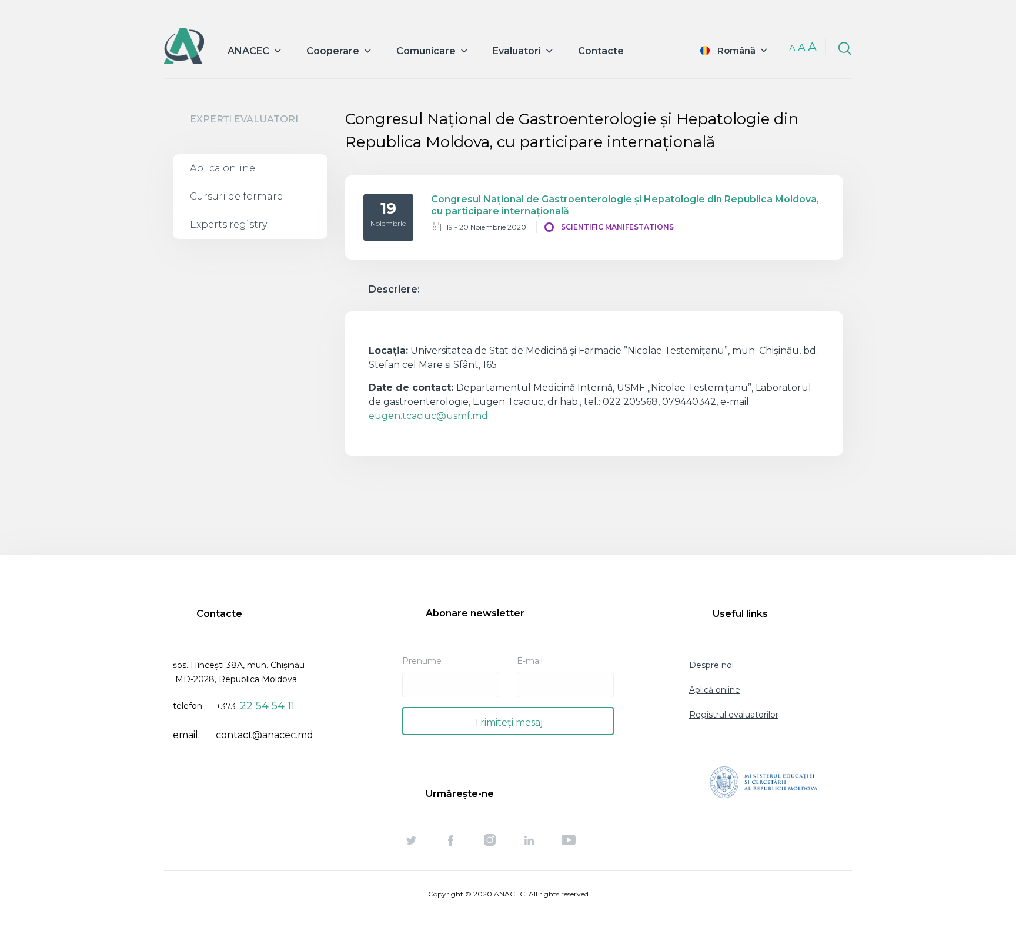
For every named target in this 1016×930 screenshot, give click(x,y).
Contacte (601, 51)
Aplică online (714, 690)
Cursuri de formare (236, 196)
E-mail (530, 661)
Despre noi (711, 665)
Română (736, 50)
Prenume (422, 661)
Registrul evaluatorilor (733, 714)
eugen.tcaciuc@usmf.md (428, 415)
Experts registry (228, 224)
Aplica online (222, 168)
